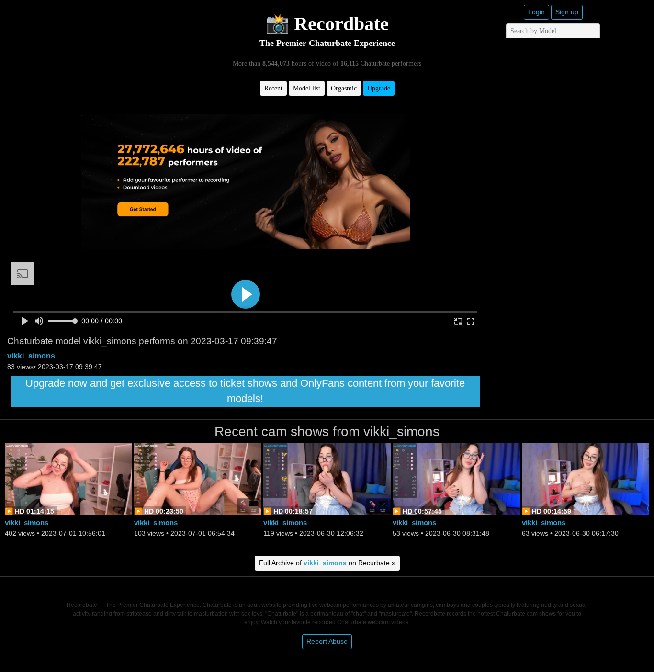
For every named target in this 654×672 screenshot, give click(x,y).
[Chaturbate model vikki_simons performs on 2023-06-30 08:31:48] (456, 479)
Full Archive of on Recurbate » (327, 563)
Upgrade (378, 88)
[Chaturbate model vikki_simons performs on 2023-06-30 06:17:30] (585, 479)
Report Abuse (327, 641)
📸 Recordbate (327, 23)
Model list (306, 88)
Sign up (566, 12)
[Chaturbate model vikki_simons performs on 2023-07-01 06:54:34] (197, 479)
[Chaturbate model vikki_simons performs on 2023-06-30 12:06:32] (327, 479)
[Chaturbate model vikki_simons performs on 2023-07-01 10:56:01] (68, 479)
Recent (273, 88)
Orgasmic (344, 88)
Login (536, 12)
